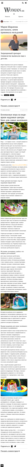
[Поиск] (23, 3)
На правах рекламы (5, 109)
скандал (6, 95)
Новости (7, 16)
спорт (11, 95)
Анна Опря (6, 21)
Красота (21, 16)
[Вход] (26, 3)
